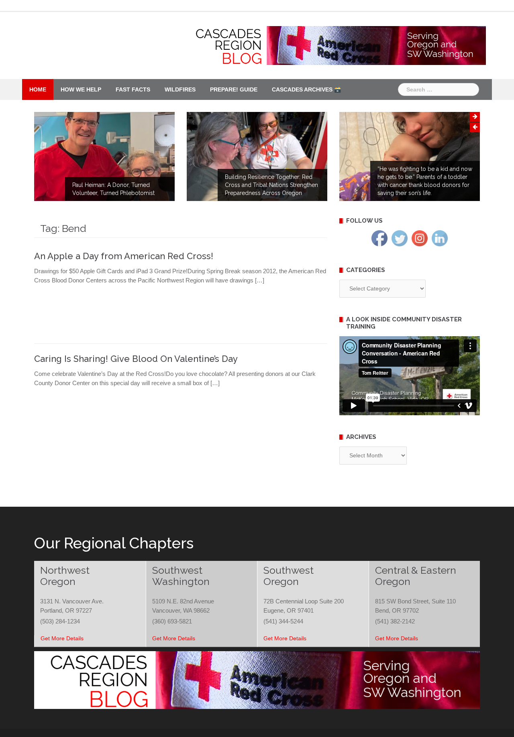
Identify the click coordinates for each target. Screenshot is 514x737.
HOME (37, 89)
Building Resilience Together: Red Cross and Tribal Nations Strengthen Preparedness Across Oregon (271, 185)
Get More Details (62, 638)
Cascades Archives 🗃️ (306, 89)
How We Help (81, 89)
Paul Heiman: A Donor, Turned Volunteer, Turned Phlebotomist (113, 189)
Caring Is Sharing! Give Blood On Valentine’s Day (136, 358)
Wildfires (180, 89)
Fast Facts (133, 89)
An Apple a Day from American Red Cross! (123, 256)
